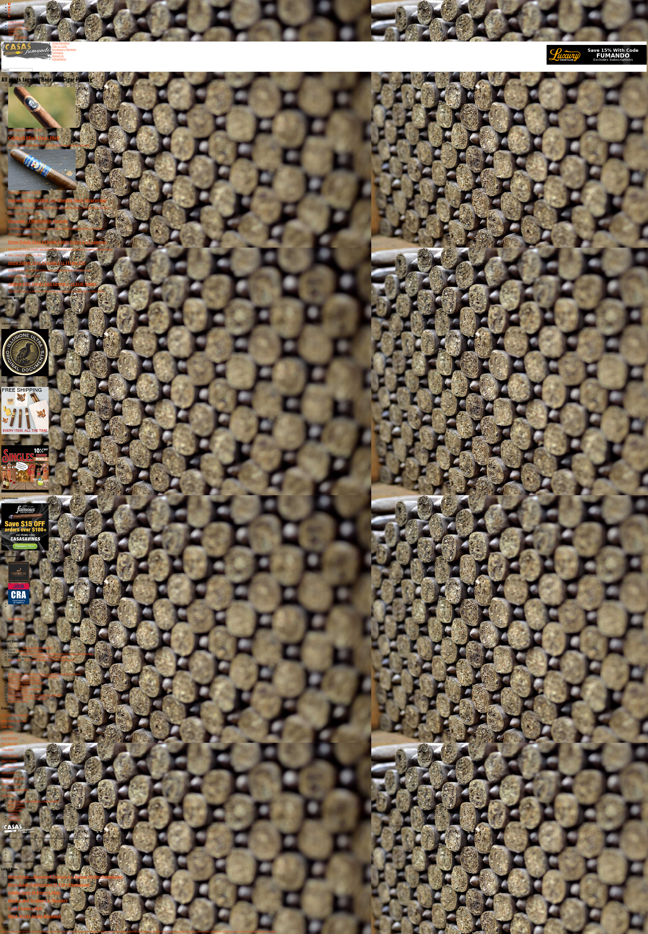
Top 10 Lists (14, 25)
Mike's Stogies (9, 760)
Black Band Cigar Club (13, 720)
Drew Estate (180, 931)
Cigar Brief (7, 726)
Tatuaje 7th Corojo (18, 701)
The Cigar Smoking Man (14, 789)
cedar (77, 931)
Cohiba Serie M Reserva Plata (24, 679)
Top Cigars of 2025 (18, 692)
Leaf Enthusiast (9, 755)
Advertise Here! (16, 618)
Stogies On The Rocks (13, 778)
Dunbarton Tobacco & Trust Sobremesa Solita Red (35, 695)
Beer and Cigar (59, 931)
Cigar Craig (7, 732)
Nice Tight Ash (9, 766)
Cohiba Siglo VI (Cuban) (29, 650)
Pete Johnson (197, 931)
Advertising (21, 37)
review (245, 931)
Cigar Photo (7, 749)
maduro (207, 931)
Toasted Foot (8, 795)
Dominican (93, 931)
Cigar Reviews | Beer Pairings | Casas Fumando (33, 801)
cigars (256, 931)
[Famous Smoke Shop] (25, 549)
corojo (250, 931)
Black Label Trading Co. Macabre (26, 683)
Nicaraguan (16, 931)
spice (86, 931)
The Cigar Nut (9, 743)
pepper (163, 931)
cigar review (6, 931)
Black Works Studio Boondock (24, 689)
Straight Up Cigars (11, 783)
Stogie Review (9, 772)
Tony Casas (14, 659)
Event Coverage (16, 807)
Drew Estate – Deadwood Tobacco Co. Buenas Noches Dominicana (44, 673)
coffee (117, 931)
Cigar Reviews (16, 22)
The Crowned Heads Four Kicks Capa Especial (50, 659)
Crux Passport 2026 (18, 686)
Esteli (139, 931)
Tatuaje (189, 931)
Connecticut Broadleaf (151, 931)
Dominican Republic (128, 931)
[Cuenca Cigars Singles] (25, 491)
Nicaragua (70, 931)
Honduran (171, 931)
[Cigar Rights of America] (18, 603)
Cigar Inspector (9, 738)
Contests (12, 31)
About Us (13, 34)
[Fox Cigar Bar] (25, 433)
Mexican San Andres (267, 931)
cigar (82, 931)
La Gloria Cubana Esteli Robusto (50, 656)
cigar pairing (37, 931)
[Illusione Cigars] (25, 375)
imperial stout (215, 931)
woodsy (225, 931)
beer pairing (26, 931)
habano (232, 931)
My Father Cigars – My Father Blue (27, 698)
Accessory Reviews (18, 28)
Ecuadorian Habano (106, 931)
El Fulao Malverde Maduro (37, 647)
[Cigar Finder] (18, 581)
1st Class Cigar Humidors (15, 715)
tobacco (238, 931)
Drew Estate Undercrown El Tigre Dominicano (33, 676)
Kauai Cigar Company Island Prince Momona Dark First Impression (56, 653)
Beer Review (47, 931)
